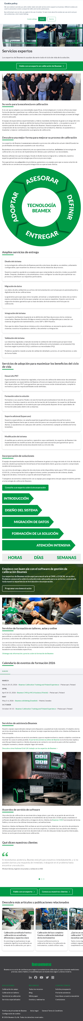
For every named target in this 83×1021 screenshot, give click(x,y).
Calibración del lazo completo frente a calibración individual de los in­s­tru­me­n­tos (50, 935)
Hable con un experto (22, 891)
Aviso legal (34, 1011)
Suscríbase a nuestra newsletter (67, 996)
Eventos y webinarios (37, 999)
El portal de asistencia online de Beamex (44, 740)
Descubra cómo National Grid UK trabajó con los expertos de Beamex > (30, 748)
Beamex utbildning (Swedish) (26, 701)
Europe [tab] (5, 671)
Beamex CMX (57, 820)
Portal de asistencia (62, 993)
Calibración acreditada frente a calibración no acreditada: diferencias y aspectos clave (17, 935)
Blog (30, 993)
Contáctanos (60, 999)
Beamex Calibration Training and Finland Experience (39, 685)
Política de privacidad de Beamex (14, 1011)
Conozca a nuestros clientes (55, 891)
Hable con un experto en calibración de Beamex (40, 66)
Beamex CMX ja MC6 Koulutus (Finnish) (32, 693)
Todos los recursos (36, 989)
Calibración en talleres (10, 993)
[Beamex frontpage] (41, 964)
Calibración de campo (10, 989)
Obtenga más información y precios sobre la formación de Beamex (27, 653)
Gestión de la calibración (11, 996)
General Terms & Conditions (52, 1011)
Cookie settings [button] (32, 19)
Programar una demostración (18, 588)
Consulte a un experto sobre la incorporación (25, 487)
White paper (33, 996)
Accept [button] (42, 19)
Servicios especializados (11, 999)
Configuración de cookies (11, 1014)
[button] (39, 879)
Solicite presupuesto (63, 989)
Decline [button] (51, 19)
